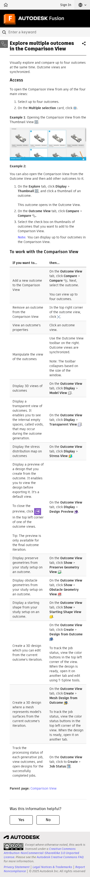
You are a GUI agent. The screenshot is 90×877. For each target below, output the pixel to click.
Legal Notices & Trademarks (52, 867)
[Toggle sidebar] (4, 44)
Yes (21, 819)
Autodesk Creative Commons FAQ (60, 857)
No (48, 819)
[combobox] (45, 32)
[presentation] (13, 846)
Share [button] (84, 45)
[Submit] (4, 32)
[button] (82, 5)
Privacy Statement (17, 867)
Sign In (65, 5)
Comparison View (43, 788)
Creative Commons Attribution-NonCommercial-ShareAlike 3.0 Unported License (41, 853)
